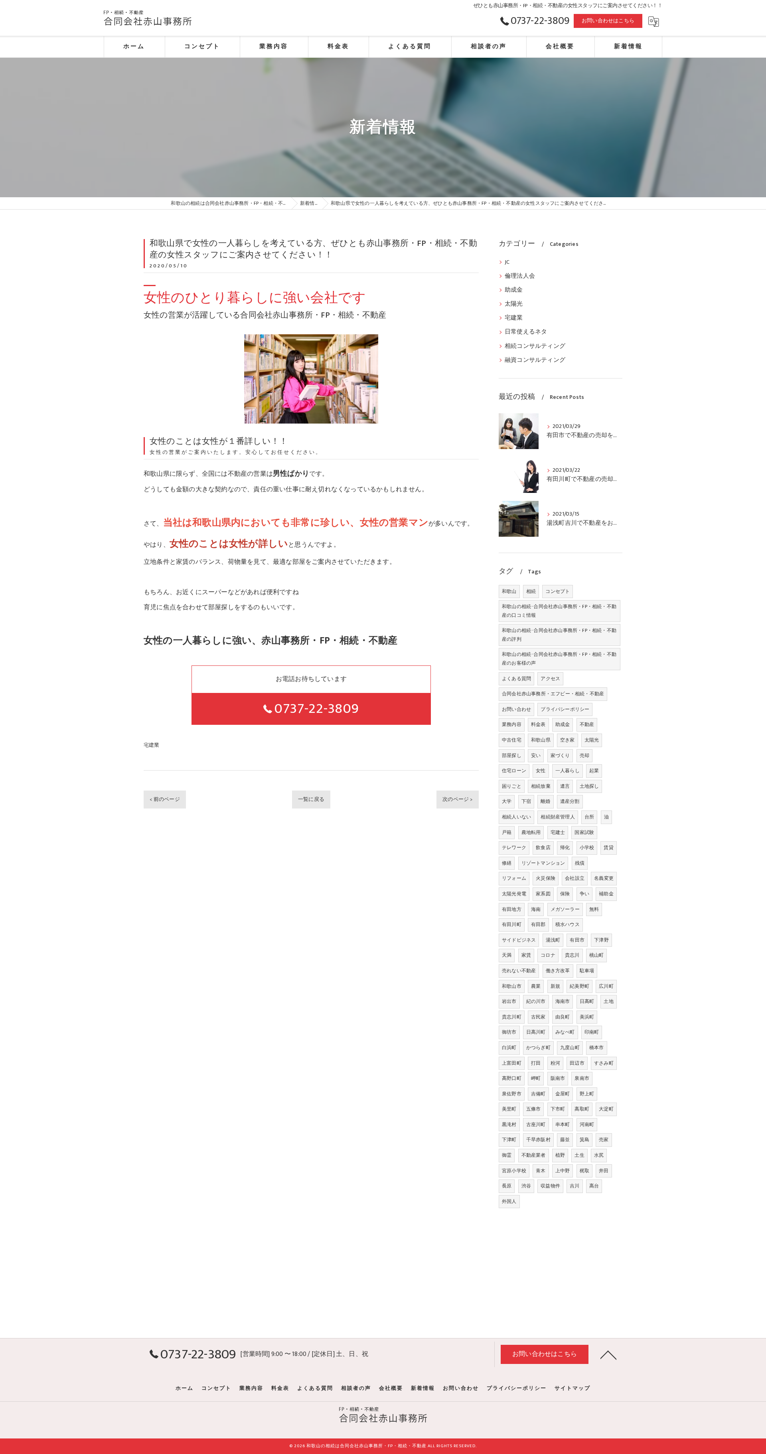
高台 (594, 1186)
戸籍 (506, 832)
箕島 (584, 1140)
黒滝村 (509, 1124)
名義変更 (604, 878)
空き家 (567, 740)
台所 (589, 817)
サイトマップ (572, 1388)
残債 (579, 863)
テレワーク (514, 848)
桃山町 (596, 955)
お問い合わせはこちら (608, 20)
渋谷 (526, 1186)
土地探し (589, 786)
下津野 (601, 940)
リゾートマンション (543, 863)
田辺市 (577, 1063)
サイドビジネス (519, 940)
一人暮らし (567, 771)
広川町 (606, 986)
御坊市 (509, 1032)
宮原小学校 (514, 1171)
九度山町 (570, 1048)
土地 (608, 1001)
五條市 (533, 1109)
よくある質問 (516, 679)
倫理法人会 (520, 276)
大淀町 (606, 1109)
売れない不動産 (519, 971)
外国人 (509, 1201)
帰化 (565, 848)
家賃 (526, 955)
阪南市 (558, 1078)
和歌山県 (541, 740)
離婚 (545, 801)
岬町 (536, 1078)
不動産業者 (533, 1155)
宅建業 (152, 745)
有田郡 (538, 924)
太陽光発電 (514, 894)
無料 (594, 909)
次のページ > (457, 799)
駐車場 (587, 971)
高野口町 (511, 1078)
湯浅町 (553, 940)
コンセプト (557, 591)
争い (584, 894)
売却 (584, 755)
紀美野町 (579, 986)
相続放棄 (541, 786)
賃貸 (608, 848)
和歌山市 (511, 986)
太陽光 (514, 304)
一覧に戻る (311, 799)
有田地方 (511, 909)
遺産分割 (570, 801)
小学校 (587, 848)
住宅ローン (514, 771)
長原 (506, 1186)
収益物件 (550, 1186)
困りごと (511, 786)
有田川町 (511, 924)
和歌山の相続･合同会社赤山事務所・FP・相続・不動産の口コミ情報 (559, 610)
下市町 (558, 1109)
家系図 (543, 894)
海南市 (562, 1001)
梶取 (584, 1171)
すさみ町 (604, 1063)
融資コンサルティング (535, 360)
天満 (506, 955)
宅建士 (558, 832)
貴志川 (572, 955)
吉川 (574, 1186)
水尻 (599, 1155)
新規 (555, 986)
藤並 (565, 1140)
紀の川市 (536, 1001)
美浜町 (587, 1017)
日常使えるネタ (526, 332)
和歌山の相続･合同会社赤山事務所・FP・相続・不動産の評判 (559, 634)
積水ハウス (567, 924)
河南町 (587, 1124)
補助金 (606, 894)
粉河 (555, 1063)
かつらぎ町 (538, 1048)
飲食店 (543, 848)
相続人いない (516, 817)
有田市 (577, 940)
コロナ (548, 955)
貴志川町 (511, 1017)
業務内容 (511, 724)
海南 (536, 909)
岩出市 (509, 1001)
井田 (603, 1171)
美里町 (509, 1109)
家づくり (560, 755)
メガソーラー (565, 909)
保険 (565, 894)
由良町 (562, 1017)
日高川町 (536, 1032)
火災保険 (545, 878)
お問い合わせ (516, 709)
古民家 (538, 1017)
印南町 (591, 1032)
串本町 (562, 1124)
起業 (594, 771)
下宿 (526, 801)
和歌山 (509, 591)
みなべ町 (565, 1032)
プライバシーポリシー (565, 709)
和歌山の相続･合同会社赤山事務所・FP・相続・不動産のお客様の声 (559, 658)
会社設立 (574, 878)
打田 (536, 1063)
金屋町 (562, 1094)
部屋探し (511, 755)
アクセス (550, 679)
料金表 (538, 724)
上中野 (562, 1171)
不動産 (587, 724)
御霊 (506, 1155)
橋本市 (596, 1048)
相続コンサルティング (535, 346)
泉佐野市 (511, 1094)
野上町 (587, 1094)
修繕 (506, 863)
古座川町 (536, 1124)
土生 (579, 1155)
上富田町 (511, 1063)
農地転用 (531, 832)
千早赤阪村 (538, 1140)
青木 (540, 1171)
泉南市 (581, 1078)
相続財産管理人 (557, 817)
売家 (603, 1140)
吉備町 (538, 1094)
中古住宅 (511, 740)
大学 (506, 801)
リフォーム (514, 878)
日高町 (587, 1001)
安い (536, 755)
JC (507, 262)
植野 (560, 1155)
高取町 (581, 1109)
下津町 (509, 1140)
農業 (536, 986)
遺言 (565, 786)
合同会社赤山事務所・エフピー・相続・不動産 (553, 694)
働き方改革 (558, 971)
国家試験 (584, 832)
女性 (540, 771)
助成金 (514, 290)
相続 (531, 591)
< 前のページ (165, 799)
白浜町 (509, 1048)
